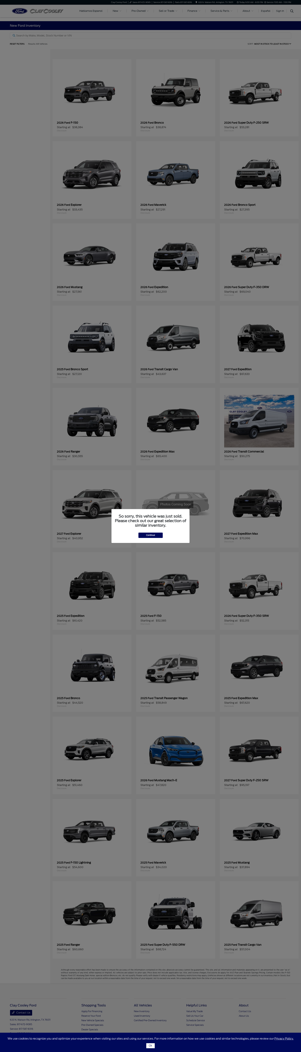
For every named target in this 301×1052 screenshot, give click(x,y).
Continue (150, 535)
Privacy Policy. (284, 1038)
